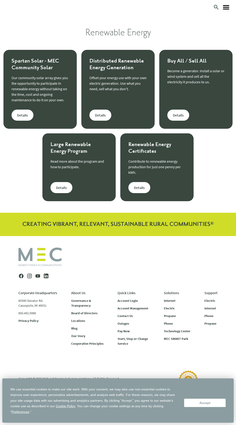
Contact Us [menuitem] (125, 316)
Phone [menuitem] (168, 323)
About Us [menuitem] (78, 292)
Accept (204, 403)
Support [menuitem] (211, 292)
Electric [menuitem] (169, 308)
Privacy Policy (28, 321)
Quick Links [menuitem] (127, 292)
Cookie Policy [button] (65, 406)
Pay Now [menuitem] (124, 331)
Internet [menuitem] (169, 301)
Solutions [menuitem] (171, 292)
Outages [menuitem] (123, 323)
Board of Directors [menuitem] (84, 313)
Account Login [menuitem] (128, 301)
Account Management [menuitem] (133, 308)
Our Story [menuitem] (78, 336)
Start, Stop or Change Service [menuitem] (133, 341)
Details (22, 115)
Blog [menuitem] (74, 328)
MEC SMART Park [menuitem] (176, 339)
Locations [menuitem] (78, 321)
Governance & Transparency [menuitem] (81, 303)
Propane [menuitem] (170, 316)
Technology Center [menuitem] (177, 331)
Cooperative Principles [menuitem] (87, 343)
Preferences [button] (20, 412)
